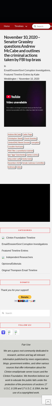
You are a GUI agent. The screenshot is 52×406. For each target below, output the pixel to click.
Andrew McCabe (14, 134)
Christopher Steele (15, 139)
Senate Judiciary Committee (33, 163)
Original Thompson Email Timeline (19, 270)
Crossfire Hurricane (15, 147)
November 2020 (14, 163)
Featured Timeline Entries (17, 74)
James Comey (32, 155)
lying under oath (14, 159)
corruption (35, 143)
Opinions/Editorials (11, 264)
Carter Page (27, 134)
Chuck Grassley (30, 139)
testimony (11, 167)
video (19, 167)
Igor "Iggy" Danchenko (16, 155)
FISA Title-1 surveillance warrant (20, 151)
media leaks (27, 159)
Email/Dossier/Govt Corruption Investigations (27, 70)
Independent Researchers (19, 257)
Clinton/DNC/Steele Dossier (19, 143)
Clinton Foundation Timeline (20, 237)
